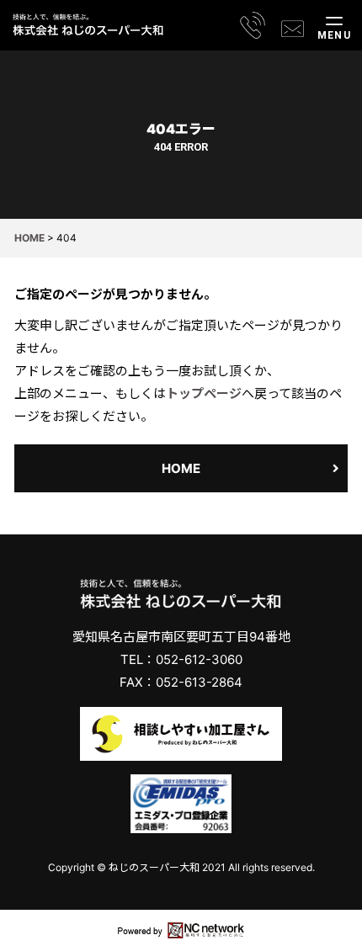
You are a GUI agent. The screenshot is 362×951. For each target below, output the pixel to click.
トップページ (204, 393)
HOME (181, 468)
